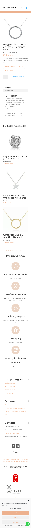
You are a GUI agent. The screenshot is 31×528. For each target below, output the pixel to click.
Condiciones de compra (11, 459)
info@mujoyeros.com (12, 433)
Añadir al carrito (18, 76)
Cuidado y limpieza (15, 316)
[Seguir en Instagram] (18, 446)
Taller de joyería (10, 415)
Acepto (15, 513)
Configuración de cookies (10, 525)
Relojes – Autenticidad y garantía (15, 412)
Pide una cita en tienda (15, 274)
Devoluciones (9, 393)
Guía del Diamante (11, 405)
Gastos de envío (10, 390)
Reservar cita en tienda (14, 66)
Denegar (15, 517)
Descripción (8, 87)
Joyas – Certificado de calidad (15, 408)
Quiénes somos (10, 383)
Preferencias (15, 522)
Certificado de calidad (16, 294)
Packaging (15, 338)
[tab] (15, 87)
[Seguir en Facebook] (13, 446)
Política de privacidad (22, 525)
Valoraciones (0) (9, 90)
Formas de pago (10, 386)
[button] (28, 500)
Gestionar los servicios (15, 508)
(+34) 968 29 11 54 (15, 1)
